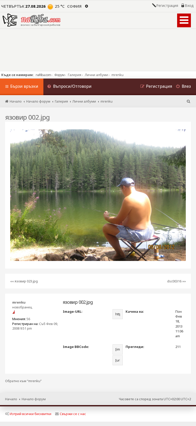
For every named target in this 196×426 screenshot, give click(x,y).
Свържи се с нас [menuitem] (73, 413)
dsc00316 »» (176, 281)
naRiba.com (43, 74)
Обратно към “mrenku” (23, 381)
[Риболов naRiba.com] (31, 20)
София (74, 6)
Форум (59, 74)
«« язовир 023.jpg (24, 281)
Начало (11, 399)
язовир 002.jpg (27, 117)
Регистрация (167, 6)
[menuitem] (69, 87)
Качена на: (135, 311)
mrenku (19, 302)
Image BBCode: (76, 346)
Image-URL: (72, 311)
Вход (189, 6)
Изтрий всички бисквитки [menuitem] (30, 413)
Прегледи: (135, 346)
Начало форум (34, 399)
